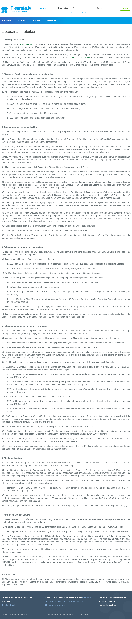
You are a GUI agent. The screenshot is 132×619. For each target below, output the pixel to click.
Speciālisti (6, 20)
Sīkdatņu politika (83, 614)
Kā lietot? (35, 20)
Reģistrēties (89, 13)
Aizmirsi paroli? (77, 13)
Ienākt (125, 8)
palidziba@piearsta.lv (80, 57)
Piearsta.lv (86, 597)
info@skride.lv (10, 605)
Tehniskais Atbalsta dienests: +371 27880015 (66, 601)
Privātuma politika (69, 614)
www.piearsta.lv (27, 44)
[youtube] (129, 1)
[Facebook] (126, 1)
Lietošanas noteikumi (53, 614)
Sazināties (51, 20)
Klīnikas (21, 20)
